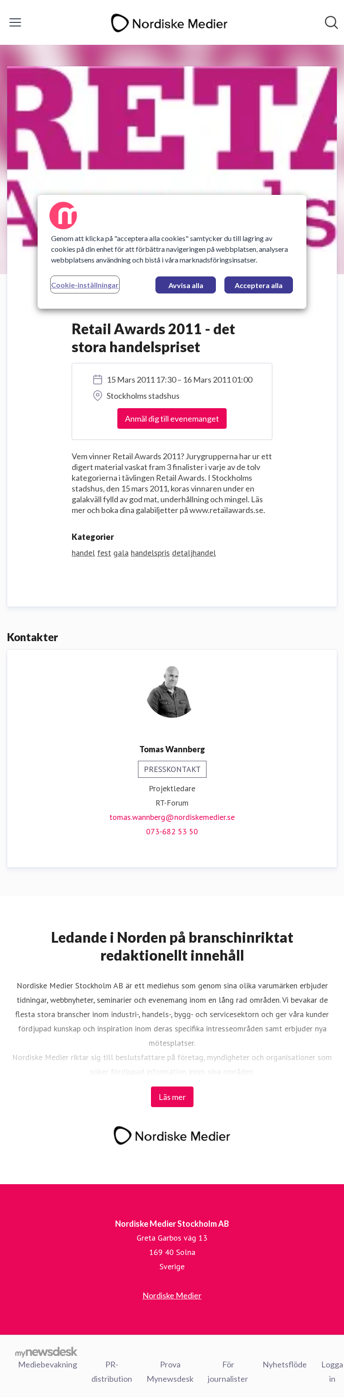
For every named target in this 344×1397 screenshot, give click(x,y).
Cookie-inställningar (85, 284)
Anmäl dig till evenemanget (172, 418)
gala (121, 553)
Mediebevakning (47, 1364)
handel (83, 553)
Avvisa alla (185, 285)
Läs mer (172, 1097)
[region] (172, 252)
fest (104, 553)
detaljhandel (194, 553)
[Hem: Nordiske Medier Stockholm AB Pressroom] (169, 22)
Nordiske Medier (172, 1295)
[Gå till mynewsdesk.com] (46, 1352)
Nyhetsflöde (284, 1364)
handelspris (150, 553)
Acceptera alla (259, 285)
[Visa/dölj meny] (15, 22)
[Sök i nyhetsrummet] (331, 22)
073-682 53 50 (172, 831)
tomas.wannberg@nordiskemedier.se (172, 817)
